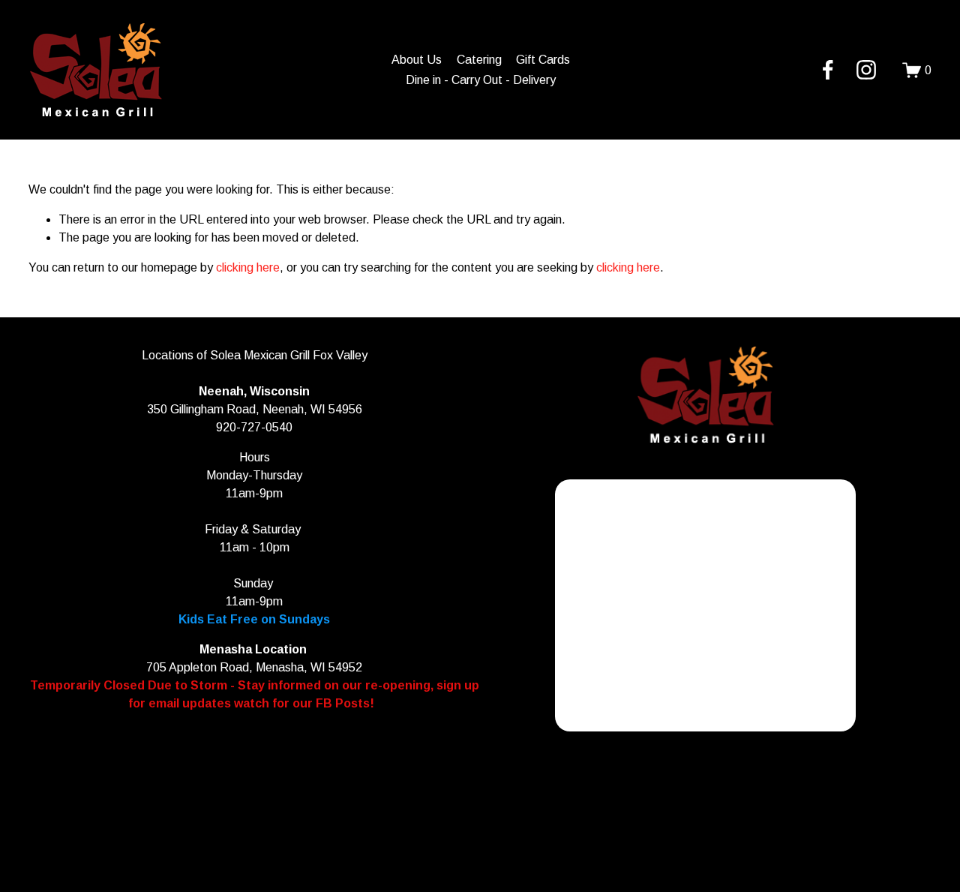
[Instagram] (866, 70)
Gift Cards (543, 59)
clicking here (248, 267)
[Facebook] (828, 70)
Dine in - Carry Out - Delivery (481, 80)
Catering (479, 59)
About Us (417, 59)
